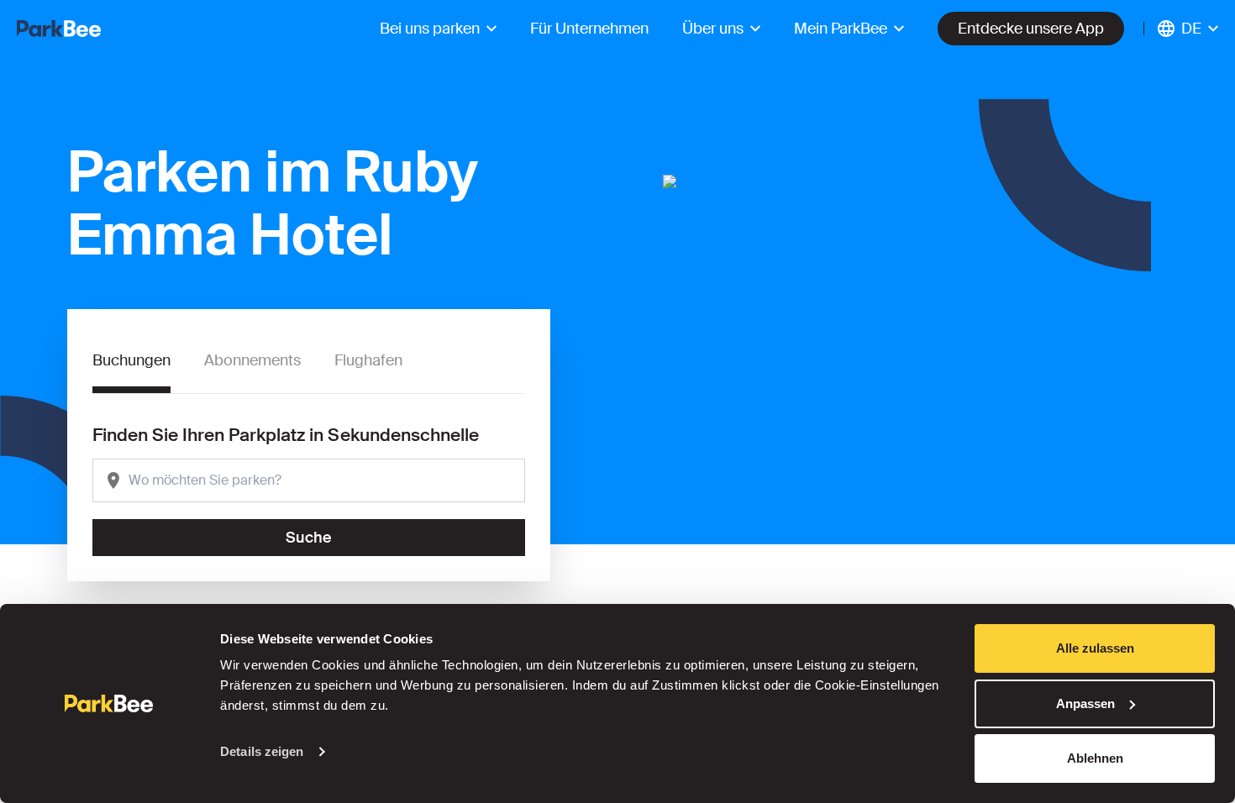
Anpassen (1085, 703)
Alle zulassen (1095, 648)
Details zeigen (261, 751)
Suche (309, 537)
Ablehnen (1095, 758)
